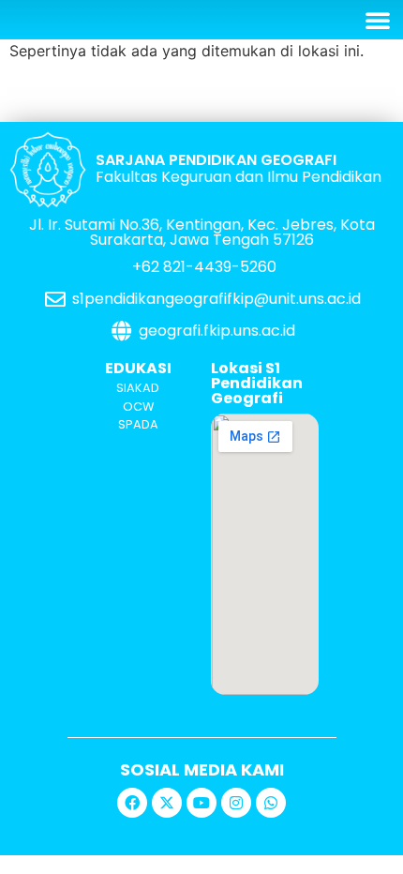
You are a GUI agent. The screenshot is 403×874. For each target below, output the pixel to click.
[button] (377, 19)
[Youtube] (201, 803)
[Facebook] (132, 803)
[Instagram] (236, 803)
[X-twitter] (167, 803)
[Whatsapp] (271, 803)
